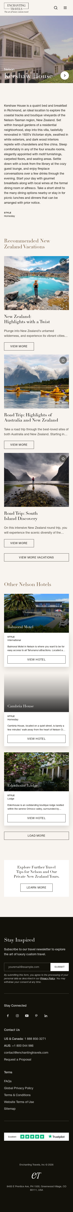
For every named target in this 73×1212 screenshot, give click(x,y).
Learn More (36, 887)
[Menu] (65, 7)
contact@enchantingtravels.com (26, 1052)
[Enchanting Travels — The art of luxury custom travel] (16, 8)
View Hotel (36, 659)
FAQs (8, 1081)
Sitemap (10, 1109)
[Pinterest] (36, 1015)
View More (19, 346)
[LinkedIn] (46, 1015)
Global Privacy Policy (18, 1088)
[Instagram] (17, 1015)
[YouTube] (27, 1015)
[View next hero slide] (64, 75)
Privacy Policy (47, 978)
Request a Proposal (17, 1059)
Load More (36, 835)
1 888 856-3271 (35, 1039)
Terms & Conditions (17, 1095)
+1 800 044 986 (22, 1046)
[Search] (55, 7)
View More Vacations (36, 557)
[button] (63, 262)
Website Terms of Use (19, 1102)
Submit (59, 966)
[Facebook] (8, 1015)
